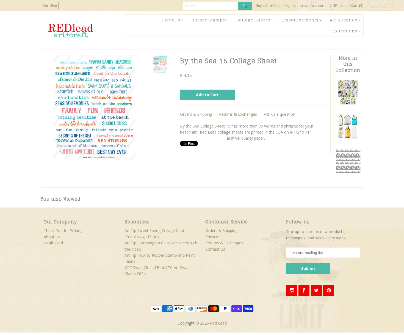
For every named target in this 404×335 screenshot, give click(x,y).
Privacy (211, 236)
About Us (52, 236)
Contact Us (215, 249)
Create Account (311, 6)
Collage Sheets (253, 19)
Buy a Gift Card (268, 6)
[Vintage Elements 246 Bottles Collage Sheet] (347, 138)
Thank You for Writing (63, 230)
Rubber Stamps (208, 19)
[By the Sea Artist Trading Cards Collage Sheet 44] (347, 104)
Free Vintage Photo (141, 236)
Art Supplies (343, 19)
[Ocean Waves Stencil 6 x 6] (347, 173)
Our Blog (49, 5)
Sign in (290, 6)
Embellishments (300, 19)
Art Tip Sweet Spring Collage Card (154, 230)
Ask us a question (279, 114)
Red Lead (218, 323)
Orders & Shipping (196, 114)
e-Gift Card (53, 242)
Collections (344, 30)
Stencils (171, 19)
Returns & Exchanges (238, 114)
